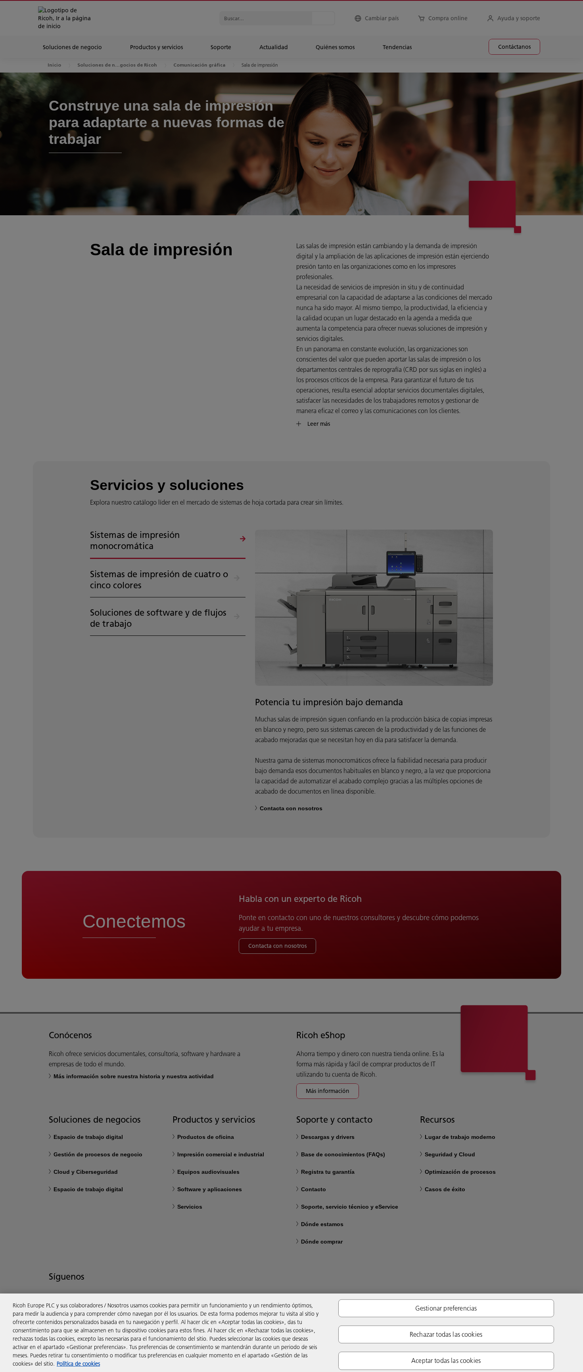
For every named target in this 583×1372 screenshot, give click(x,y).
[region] (291, 1333)
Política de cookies (78, 1363)
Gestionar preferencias (446, 1308)
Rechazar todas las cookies (446, 1334)
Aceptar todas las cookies (446, 1360)
